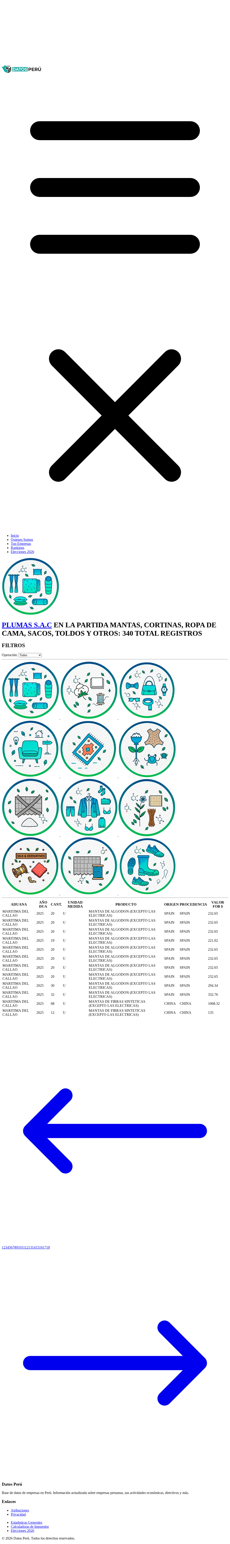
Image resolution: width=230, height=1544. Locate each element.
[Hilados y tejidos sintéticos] (89, 893)
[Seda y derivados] (31, 893)
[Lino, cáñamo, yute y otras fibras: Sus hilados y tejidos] (147, 835)
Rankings (17, 548)
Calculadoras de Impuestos (30, 1526)
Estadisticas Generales (26, 1522)
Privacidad (18, 1514)
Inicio (15, 535)
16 (41, 1247)
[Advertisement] (115, 33)
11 (23, 1247)
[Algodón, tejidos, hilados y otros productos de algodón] (89, 718)
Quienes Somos (22, 539)
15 (37, 1247)
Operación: (10, 655)
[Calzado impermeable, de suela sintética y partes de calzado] (147, 893)
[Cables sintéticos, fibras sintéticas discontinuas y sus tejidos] (31, 835)
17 (44, 1247)
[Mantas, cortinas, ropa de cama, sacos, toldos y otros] (31, 718)
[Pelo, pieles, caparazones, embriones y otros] (147, 776)
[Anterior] (115, 1243)
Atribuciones (20, 1510)
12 (26, 1247)
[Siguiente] (115, 1475)
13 (30, 1247)
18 (48, 1247)
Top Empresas (21, 544)
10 (20, 1247)
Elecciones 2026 (22, 552)
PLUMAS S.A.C (27, 625)
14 (33, 1247)
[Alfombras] (89, 776)
